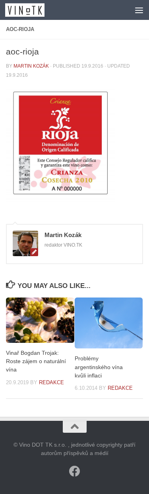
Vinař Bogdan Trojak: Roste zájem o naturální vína (36, 361)
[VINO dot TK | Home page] (31, 10)
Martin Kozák (31, 66)
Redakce (51, 382)
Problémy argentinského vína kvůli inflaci (99, 366)
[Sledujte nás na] (74, 471)
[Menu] (139, 10)
